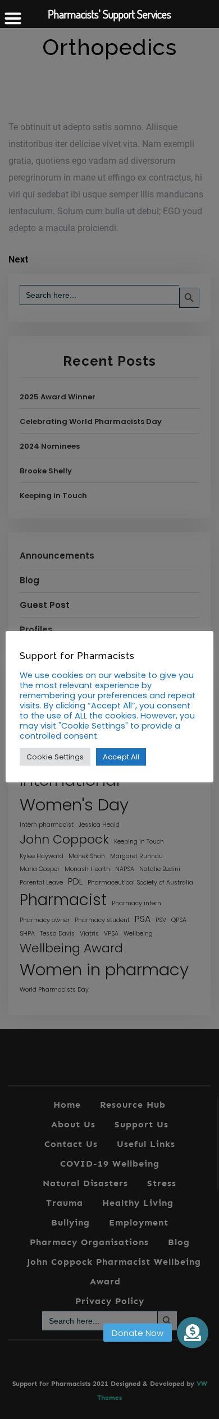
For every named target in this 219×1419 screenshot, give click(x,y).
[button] (192, 1332)
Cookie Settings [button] (55, 757)
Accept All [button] (121, 757)
